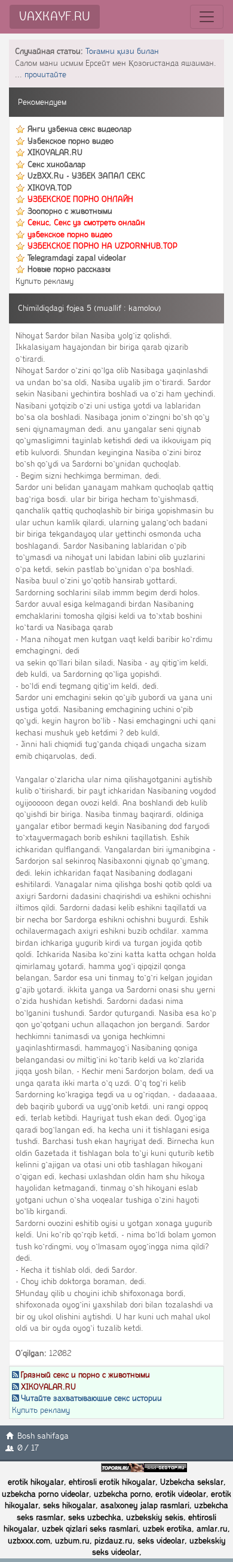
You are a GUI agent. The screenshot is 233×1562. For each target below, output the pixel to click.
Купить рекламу (44, 281)
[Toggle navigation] (206, 17)
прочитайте (45, 74)
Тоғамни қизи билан (122, 51)
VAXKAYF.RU (54, 16)
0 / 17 (28, 1447)
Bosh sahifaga (43, 1435)
